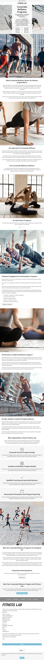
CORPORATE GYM (6, 620)
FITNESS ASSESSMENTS (7, 615)
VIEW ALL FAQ (22, 577)
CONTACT (4, 629)
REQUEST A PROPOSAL (7, 304)
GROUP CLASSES (6, 614)
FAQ (3, 628)
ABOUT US (4, 624)
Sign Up (22, 644)
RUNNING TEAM (5, 618)
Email (3, 638)
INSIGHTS (4, 627)
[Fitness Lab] (22, 3)
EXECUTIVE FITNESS (6, 617)
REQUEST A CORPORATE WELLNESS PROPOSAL (17, 30)
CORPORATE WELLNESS (7, 625)
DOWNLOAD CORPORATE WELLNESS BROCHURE (26, 30)
